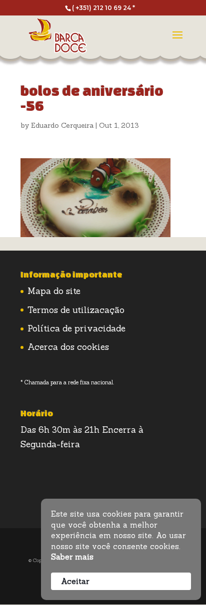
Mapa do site (54, 291)
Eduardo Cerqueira (62, 125)
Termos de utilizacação (76, 309)
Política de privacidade (77, 328)
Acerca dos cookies (68, 346)
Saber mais (72, 557)
